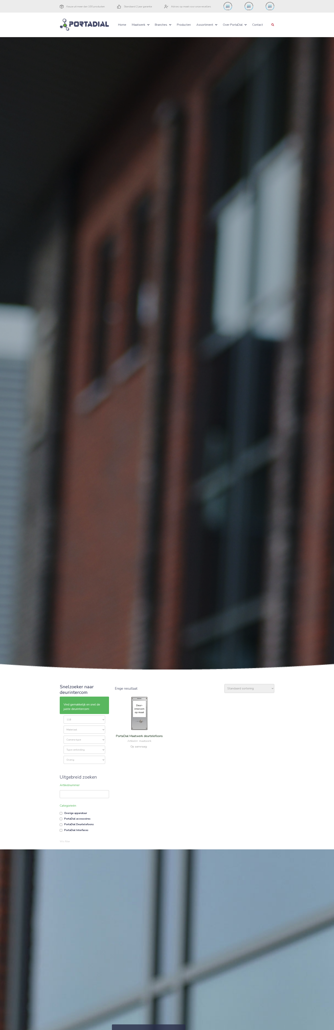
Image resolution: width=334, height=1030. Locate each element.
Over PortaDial (233, 25)
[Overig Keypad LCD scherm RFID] (84, 760)
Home (122, 25)
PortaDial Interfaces (76, 830)
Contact (257, 25)
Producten (184, 25)
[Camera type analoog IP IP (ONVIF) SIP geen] (84, 740)
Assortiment (204, 25)
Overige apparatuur (75, 813)
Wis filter (65, 841)
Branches (161, 25)
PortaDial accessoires (77, 819)
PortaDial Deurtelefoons (79, 824)
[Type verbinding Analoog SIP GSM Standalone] (84, 750)
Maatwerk (138, 25)
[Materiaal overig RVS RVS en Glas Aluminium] (84, 730)
